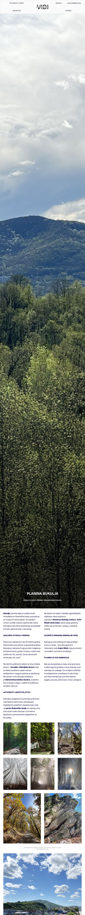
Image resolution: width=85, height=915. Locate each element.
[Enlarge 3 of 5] (79, 761)
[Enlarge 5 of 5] (79, 796)
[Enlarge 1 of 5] (25, 761)
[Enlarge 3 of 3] (79, 725)
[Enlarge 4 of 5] (38, 796)
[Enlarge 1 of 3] (25, 725)
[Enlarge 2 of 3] (52, 725)
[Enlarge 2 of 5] (52, 761)
